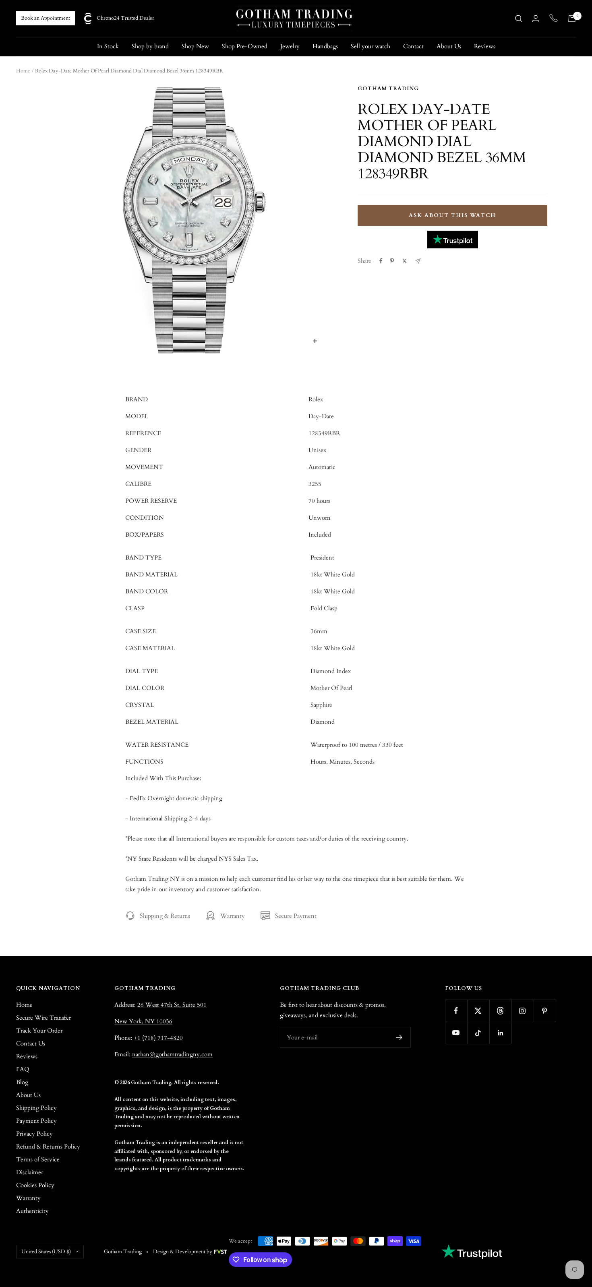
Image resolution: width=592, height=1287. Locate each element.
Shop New (195, 46)
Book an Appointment (45, 18)
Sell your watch (370, 46)
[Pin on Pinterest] (392, 261)
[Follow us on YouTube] (456, 1033)
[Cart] (572, 18)
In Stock (108, 46)
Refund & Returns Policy (48, 1146)
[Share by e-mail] (417, 261)
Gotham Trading (388, 88)
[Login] (535, 18)
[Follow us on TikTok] (478, 1033)
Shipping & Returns (165, 916)
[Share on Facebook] (381, 261)
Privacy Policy (34, 1134)
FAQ (22, 1069)
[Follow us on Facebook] (456, 1011)
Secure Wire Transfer (43, 1018)
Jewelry (290, 46)
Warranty (232, 916)
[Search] (518, 18)
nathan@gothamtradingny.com (172, 1054)
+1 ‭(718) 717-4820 (158, 1038)
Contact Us (30, 1043)
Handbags (325, 46)
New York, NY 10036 (143, 1021)
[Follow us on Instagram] (522, 1011)
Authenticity (32, 1211)
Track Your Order (39, 1031)
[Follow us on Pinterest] (545, 1011)
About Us (449, 46)
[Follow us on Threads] (500, 1011)
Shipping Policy (36, 1108)
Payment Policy (36, 1121)
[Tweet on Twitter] (404, 261)
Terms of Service (38, 1159)
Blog (22, 1082)
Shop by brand (150, 46)
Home (23, 70)
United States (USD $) (46, 1251)
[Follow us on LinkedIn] (500, 1033)
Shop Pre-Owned (244, 46)
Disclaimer (29, 1172)
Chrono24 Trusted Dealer (125, 18)
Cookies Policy (35, 1185)
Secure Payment (296, 916)
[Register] (399, 1037)
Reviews (484, 46)
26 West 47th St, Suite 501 (172, 1005)
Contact (413, 46)
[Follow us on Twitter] (478, 1011)
